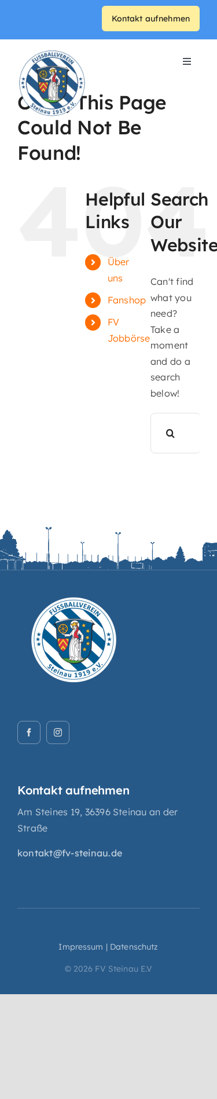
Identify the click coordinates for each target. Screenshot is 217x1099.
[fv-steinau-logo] (75, 586)
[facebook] (29, 732)
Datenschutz (134, 947)
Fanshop (127, 300)
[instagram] (57, 732)
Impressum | (83, 947)
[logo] (52, 53)
